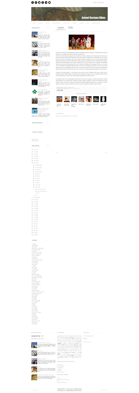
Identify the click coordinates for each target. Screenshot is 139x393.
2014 (35, 204)
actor (33, 244)
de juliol (36, 176)
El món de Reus (60, 366)
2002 (35, 226)
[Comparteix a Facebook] (62, 90)
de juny (36, 178)
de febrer (37, 187)
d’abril (36, 182)
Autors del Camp (35, 254)
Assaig (33, 251)
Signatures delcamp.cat (62, 382)
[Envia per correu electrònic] (57, 90)
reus (33, 315)
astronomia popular (36, 252)
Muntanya (34, 294)
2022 (35, 151)
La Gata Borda (60, 367)
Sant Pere (34, 318)
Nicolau (33, 299)
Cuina (33, 271)
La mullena (59, 369)
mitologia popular (35, 293)
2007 (35, 219)
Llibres (33, 289)
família (33, 280)
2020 (35, 156)
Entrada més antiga (106, 153)
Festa (36, 195)
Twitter (39, 2)
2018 (35, 160)
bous (33, 257)
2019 (35, 158)
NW (79, 88)
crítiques (75, 88)
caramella (34, 261)
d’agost (36, 174)
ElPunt (33, 278)
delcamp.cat (34, 274)
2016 (35, 199)
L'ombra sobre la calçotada (40, 189)
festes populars (35, 281)
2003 (35, 223)
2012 (35, 208)
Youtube (46, 2)
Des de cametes (35, 276)
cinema (33, 264)
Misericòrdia (34, 290)
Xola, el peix (40, 42)
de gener (36, 197)
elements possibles (36, 277)
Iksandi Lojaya (78, 390)
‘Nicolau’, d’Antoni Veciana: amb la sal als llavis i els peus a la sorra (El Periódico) (43, 110)
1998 (35, 234)
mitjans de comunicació (37, 292)
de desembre (37, 165)
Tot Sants (34, 323)
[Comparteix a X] (60, 90)
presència (34, 309)
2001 (35, 228)
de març (36, 184)
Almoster (34, 246)
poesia (33, 307)
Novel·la (33, 302)
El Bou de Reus (60, 364)
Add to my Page (35, 140)
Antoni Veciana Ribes (69, 388)
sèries (33, 319)
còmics (33, 267)
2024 (35, 149)
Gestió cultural (35, 284)
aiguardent (34, 245)
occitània (34, 306)
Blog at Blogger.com (61, 390)
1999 (35, 232)
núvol (33, 303)
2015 (35, 201)
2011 (35, 210)
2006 (35, 221)
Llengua (33, 287)
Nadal (33, 297)
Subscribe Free (35, 139)
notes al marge (35, 300)
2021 (35, 154)
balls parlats (34, 255)
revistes (33, 316)
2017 (35, 163)
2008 (35, 217)
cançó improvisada (36, 260)
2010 (35, 212)
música (33, 296)
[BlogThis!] (59, 90)
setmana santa (35, 321)
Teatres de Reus (60, 371)
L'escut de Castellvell (42, 89)
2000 (35, 230)
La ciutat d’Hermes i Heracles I (44, 342)
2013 (35, 206)
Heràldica (34, 286)
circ (71, 88)
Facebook (36, 2)
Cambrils (34, 258)
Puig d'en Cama (35, 312)
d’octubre (37, 169)
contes (33, 268)
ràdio (33, 313)
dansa (33, 273)
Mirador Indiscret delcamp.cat (63, 379)
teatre (33, 322)
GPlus (42, 2)
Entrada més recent (57, 153)
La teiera (59, 370)
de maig (36, 180)
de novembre (37, 167)
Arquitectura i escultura (37, 248)
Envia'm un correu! (87, 342)
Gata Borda (34, 283)
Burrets (39, 60)
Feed (32, 2)
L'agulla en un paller (42, 50)
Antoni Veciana (67, 87)
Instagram (49, 2)
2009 (35, 215)
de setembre (37, 171)
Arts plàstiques (35, 249)
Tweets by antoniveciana (88, 335)
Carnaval (34, 262)
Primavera (34, 310)
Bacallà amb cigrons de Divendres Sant (43, 70)
